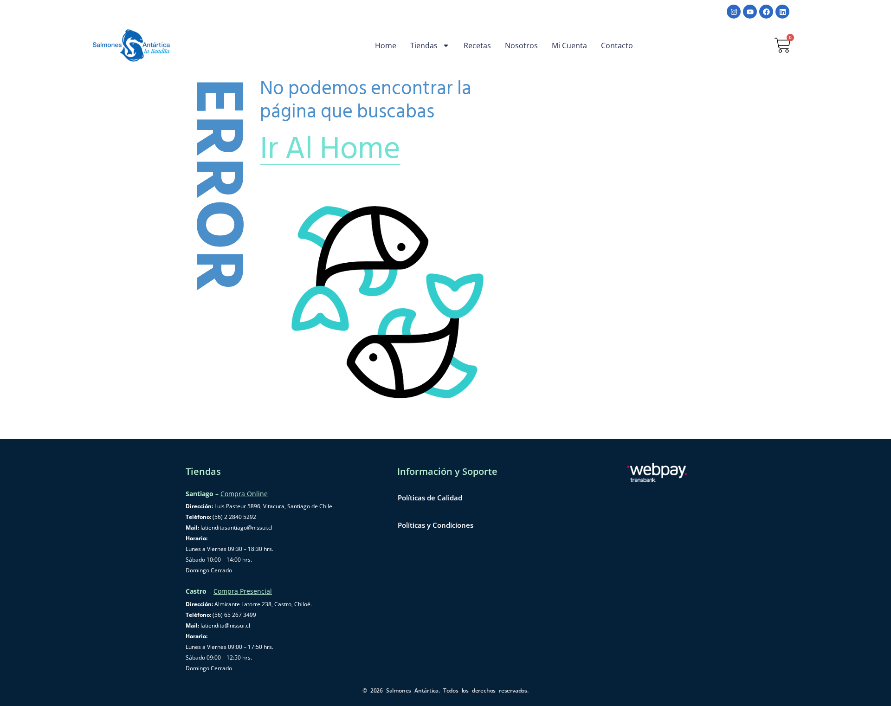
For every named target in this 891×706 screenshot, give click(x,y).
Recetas (477, 45)
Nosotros (521, 45)
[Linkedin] (782, 12)
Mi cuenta (569, 45)
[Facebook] (766, 12)
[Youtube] (750, 12)
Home (385, 45)
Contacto (617, 45)
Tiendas (424, 45)
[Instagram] (734, 12)
